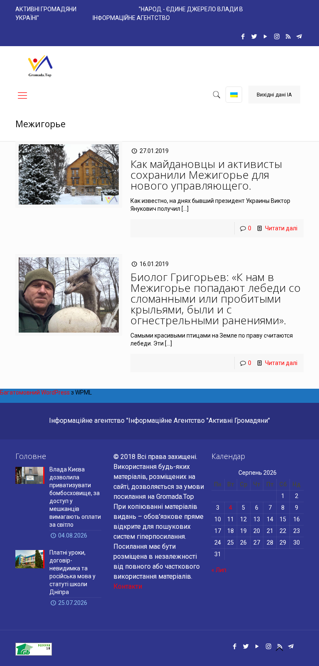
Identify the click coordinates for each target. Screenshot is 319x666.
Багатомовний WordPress (35, 392)
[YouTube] (265, 36)
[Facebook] (243, 36)
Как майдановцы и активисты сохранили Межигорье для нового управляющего (206, 174)
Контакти (127, 586)
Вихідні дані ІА (274, 94)
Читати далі (281, 228)
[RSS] (288, 36)
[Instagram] (276, 36)
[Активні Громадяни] (40, 65)
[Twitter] (254, 36)
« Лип (218, 570)
